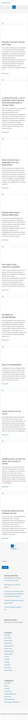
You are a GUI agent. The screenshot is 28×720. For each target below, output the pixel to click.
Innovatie (7, 688)
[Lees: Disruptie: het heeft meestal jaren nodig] (14, 31)
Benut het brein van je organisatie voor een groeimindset (11, 162)
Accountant (7, 683)
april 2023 (7, 635)
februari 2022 (8, 670)
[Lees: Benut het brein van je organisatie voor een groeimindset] (14, 147)
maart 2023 (7, 638)
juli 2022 (6, 656)
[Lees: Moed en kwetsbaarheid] (14, 353)
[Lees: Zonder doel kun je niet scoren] (14, 398)
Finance (6, 685)
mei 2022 (6, 662)
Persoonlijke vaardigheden (11, 702)
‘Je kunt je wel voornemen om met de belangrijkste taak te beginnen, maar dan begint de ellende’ (14, 594)
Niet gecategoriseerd (10, 694)
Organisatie (7, 696)
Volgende (14, 549)
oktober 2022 (8, 648)
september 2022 (9, 651)
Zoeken (4, 561)
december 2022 (8, 646)
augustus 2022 (8, 654)
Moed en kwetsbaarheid (11, 365)
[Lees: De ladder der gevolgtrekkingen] (14, 303)
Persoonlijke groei (9, 699)
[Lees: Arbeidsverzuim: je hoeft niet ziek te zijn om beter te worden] (14, 448)
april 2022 (7, 665)
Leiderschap (7, 691)
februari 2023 (8, 640)
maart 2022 (7, 667)
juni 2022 (6, 659)
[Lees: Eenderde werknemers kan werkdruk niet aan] (14, 500)
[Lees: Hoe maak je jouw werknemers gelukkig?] (14, 253)
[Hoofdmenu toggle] (14, 7)
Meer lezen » (5, 73)
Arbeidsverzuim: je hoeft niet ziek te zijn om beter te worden (13, 461)
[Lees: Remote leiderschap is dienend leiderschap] (14, 201)
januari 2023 (7, 643)
